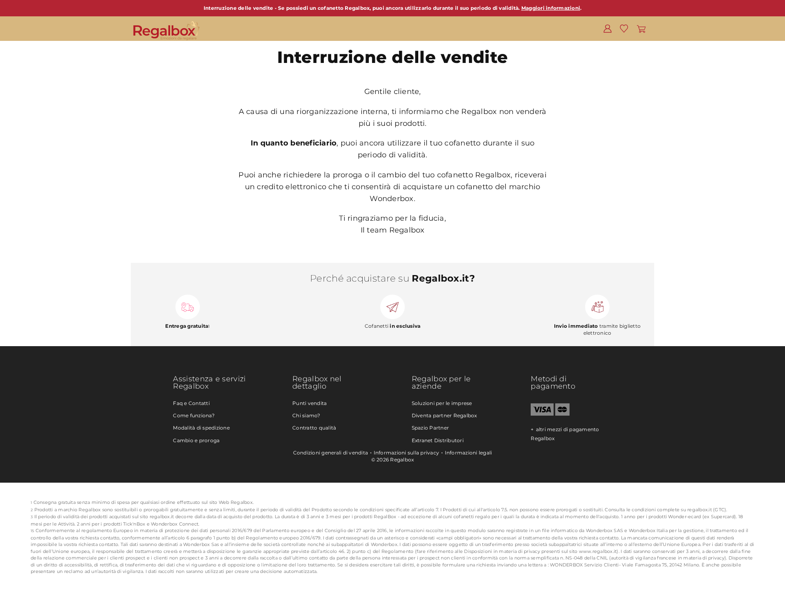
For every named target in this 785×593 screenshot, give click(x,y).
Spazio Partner (430, 428)
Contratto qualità (314, 428)
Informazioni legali (468, 453)
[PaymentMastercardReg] (562, 414)
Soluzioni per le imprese (442, 403)
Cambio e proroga (196, 440)
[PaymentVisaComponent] (542, 414)
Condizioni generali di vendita (330, 453)
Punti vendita (309, 403)
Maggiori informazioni (550, 8)
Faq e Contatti (191, 403)
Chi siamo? (306, 415)
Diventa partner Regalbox (444, 415)
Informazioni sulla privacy (407, 453)
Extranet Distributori (438, 440)
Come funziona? (194, 415)
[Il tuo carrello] (641, 28)
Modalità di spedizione (201, 428)
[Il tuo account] (607, 28)
